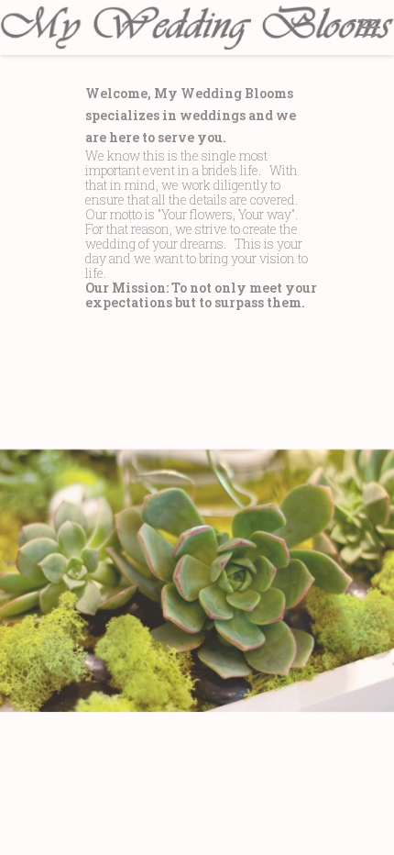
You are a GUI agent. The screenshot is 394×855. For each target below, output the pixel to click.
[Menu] (369, 27)
